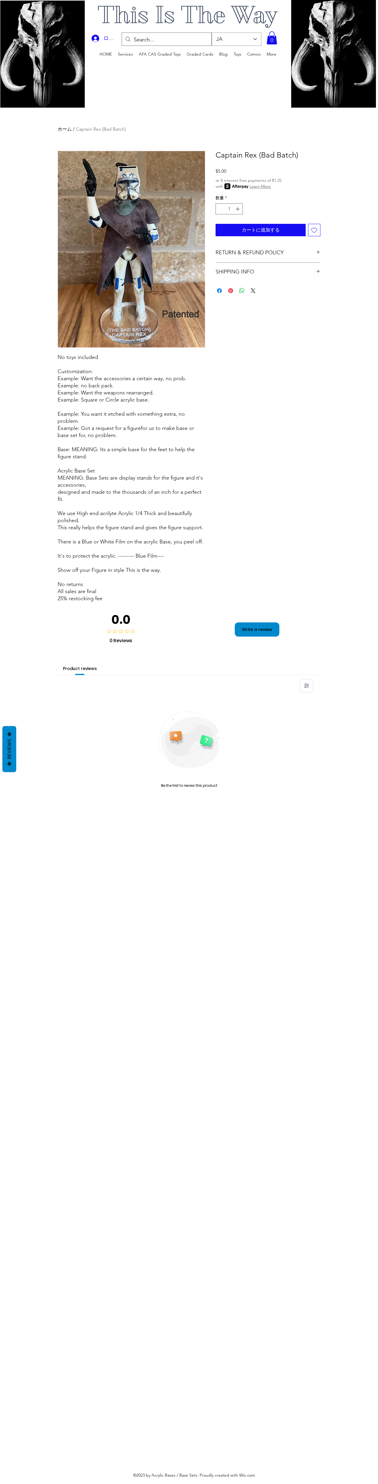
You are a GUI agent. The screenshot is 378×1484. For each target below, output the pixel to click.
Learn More (260, 186)
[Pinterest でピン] (230, 290)
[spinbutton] (229, 209)
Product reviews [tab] (80, 668)
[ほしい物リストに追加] (314, 230)
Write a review (257, 629)
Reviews (9, 749)
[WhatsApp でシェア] (241, 290)
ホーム (65, 129)
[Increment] (238, 209)
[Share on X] (253, 290)
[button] (271, 37)
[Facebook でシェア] (219, 290)
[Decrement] (220, 209)
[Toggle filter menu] (306, 685)
